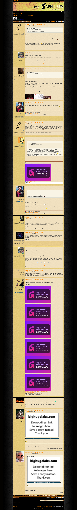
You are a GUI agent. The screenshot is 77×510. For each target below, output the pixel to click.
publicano (22, 74)
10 (63, 21)
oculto (28, 233)
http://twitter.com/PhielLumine (19, 292)
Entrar (21, 13)
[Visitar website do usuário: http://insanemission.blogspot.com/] (14, 79)
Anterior (15, 495)
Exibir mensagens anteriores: (24, 495)
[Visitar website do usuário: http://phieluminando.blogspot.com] (14, 294)
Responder (14, 21)
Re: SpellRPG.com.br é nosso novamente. (35, 24)
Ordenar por (40, 495)
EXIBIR (29, 182)
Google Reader (36, 113)
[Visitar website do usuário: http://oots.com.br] (14, 149)
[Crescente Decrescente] (53, 495)
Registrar (18, 13)
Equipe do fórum (38, 506)
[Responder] (16, 497)
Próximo (62, 495)
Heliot (28, 411)
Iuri (27, 25)
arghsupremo (29, 453)
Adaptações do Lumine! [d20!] (36, 391)
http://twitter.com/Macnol (20, 117)
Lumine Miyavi (29, 280)
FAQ (14, 13)
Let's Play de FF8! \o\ (28, 391)
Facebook (31, 113)
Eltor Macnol (29, 103)
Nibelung (22, 143)
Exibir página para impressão (61, 11)
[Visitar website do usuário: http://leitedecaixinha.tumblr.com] (14, 276)
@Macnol (27, 113)
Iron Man (28, 218)
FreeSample (29, 271)
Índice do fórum (16, 506)
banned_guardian (29, 400)
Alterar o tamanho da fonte (63, 11)
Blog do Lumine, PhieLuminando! (30, 392)
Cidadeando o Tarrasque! (44, 391)
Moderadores (22, 19)
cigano (19, 19)
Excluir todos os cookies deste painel (47, 506)
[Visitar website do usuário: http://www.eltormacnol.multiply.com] (14, 118)
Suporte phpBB (40, 508)
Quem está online (16, 502)
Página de (53, 21)
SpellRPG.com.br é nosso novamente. (23, 15)
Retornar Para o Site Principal (15, 1)
